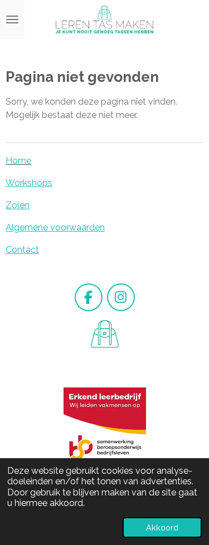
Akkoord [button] (162, 527)
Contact (22, 249)
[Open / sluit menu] (12, 19)
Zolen (18, 205)
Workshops (29, 183)
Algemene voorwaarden (55, 227)
